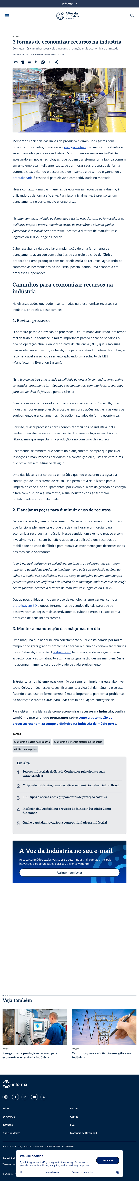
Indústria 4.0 (62, 652)
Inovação (8, 1124)
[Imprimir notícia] (22, 62)
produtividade (23, 178)
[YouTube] (34, 1097)
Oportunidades (11, 1133)
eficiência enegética (25, 749)
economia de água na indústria (32, 741)
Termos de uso (11, 1164)
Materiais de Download (83, 1133)
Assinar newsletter (69, 872)
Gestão (74, 1116)
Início (6, 1108)
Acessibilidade (11, 1158)
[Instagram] (6, 1097)
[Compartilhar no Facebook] (49, 62)
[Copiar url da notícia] (16, 62)
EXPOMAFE (9, 1116)
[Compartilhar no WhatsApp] (43, 62)
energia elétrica (75, 147)
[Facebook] (15, 1097)
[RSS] (44, 1097)
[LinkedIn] (25, 1097)
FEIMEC (74, 1108)
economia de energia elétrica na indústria (78, 741)
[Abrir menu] (7, 16)
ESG (72, 1124)
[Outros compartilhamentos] (56, 62)
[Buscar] (132, 16)
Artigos (16, 36)
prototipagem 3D (25, 606)
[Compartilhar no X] (36, 62)
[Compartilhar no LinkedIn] (29, 62)
